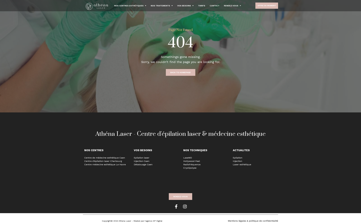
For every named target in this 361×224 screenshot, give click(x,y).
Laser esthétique (242, 164)
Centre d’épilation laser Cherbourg (103, 161)
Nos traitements (160, 6)
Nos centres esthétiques (129, 6)
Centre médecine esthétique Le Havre (105, 164)
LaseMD (187, 157)
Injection (237, 161)
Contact (214, 6)
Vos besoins (184, 6)
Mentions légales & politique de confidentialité (253, 220)
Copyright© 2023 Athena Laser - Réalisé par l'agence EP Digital (132, 221)
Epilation (237, 157)
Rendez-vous (231, 6)
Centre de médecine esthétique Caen (104, 157)
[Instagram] (185, 206)
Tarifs (201, 6)
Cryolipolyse (189, 168)
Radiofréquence (192, 164)
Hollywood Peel (191, 161)
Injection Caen (141, 161)
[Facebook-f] (176, 206)
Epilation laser (141, 157)
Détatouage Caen (143, 164)
